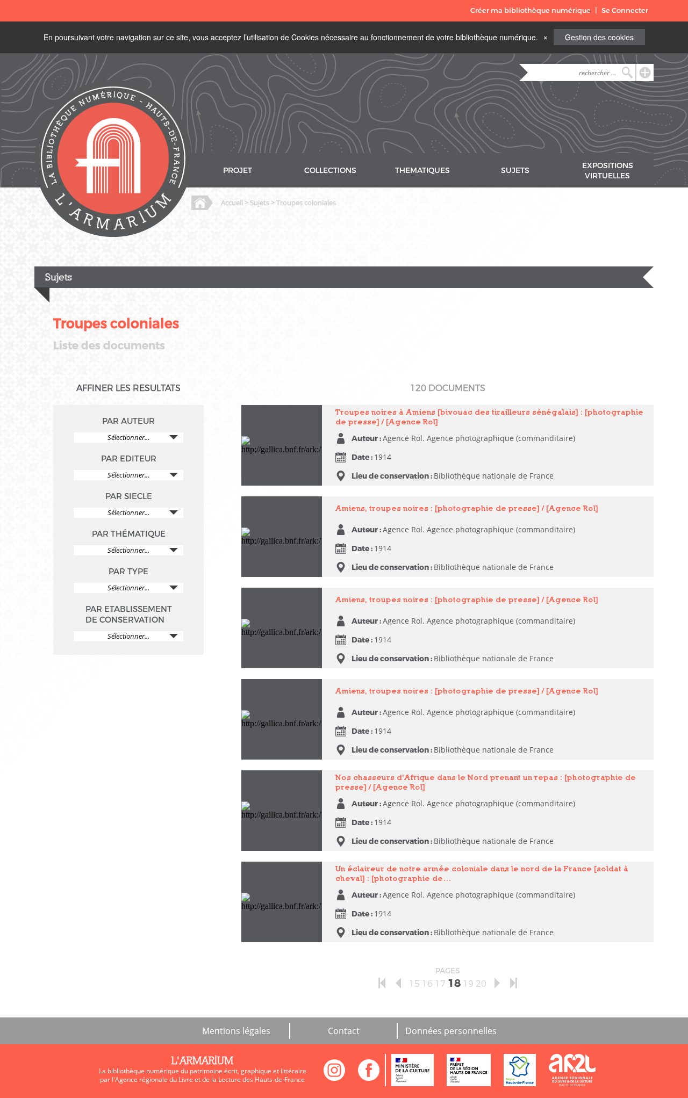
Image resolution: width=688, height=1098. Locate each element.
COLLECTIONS (330, 170)
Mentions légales (236, 1031)
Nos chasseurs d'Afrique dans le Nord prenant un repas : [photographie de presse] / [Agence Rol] (280, 794)
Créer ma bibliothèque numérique (530, 10)
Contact (344, 1031)
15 (414, 983)
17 (440, 983)
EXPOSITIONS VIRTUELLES (607, 171)
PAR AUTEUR (128, 421)
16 (427, 983)
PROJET (237, 170)
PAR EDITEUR (128, 458)
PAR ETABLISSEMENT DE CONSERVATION (128, 614)
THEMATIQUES (422, 170)
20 (481, 983)
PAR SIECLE (128, 496)
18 (454, 983)
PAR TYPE (128, 571)
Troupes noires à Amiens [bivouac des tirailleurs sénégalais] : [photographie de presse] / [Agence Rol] (279, 429)
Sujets (259, 202)
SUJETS (515, 170)
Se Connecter (624, 10)
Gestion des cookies (599, 37)
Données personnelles (451, 1031)
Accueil (232, 202)
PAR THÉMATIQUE (129, 534)
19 (468, 983)
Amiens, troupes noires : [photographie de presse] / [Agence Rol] (280, 510)
